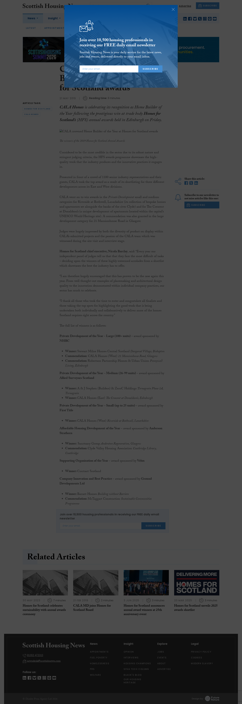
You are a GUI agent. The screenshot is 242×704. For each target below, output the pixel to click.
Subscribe (150, 68)
